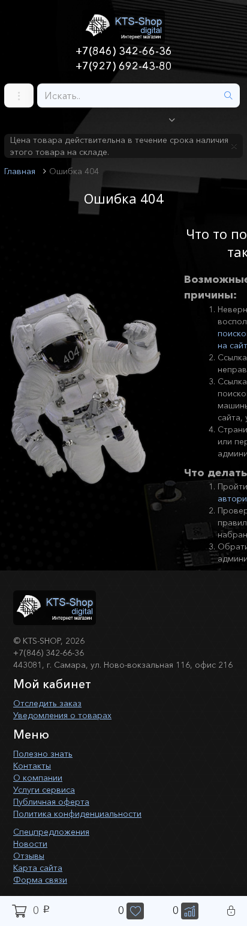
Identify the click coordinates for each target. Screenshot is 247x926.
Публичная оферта (51, 801)
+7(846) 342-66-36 (124, 51)
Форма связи (40, 879)
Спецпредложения (51, 831)
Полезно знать (43, 753)
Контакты (32, 765)
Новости (30, 843)
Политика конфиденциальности (77, 813)
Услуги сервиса (44, 789)
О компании (37, 777)
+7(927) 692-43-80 (124, 66)
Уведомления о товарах (62, 715)
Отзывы (28, 855)
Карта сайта (37, 867)
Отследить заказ (47, 703)
